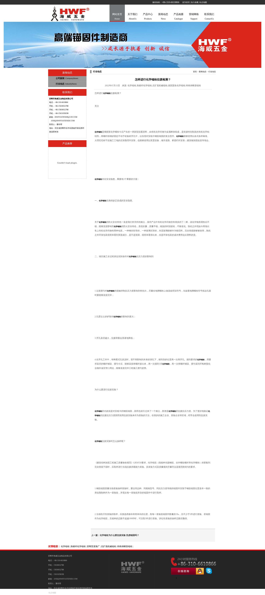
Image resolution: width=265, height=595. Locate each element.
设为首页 (186, 2)
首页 (195, 72)
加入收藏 (194, 2)
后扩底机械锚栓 (108, 546)
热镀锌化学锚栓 (78, 546)
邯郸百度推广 (93, 546)
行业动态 (66, 84)
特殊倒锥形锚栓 (124, 546)
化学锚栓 (65, 546)
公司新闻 (67, 78)
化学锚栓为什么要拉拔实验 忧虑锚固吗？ (119, 535)
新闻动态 (163, 16)
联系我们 (209, 16)
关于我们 (132, 16)
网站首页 (117, 16)
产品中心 (148, 16)
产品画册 (178, 16)
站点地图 (203, 2)
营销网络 (194, 16)
